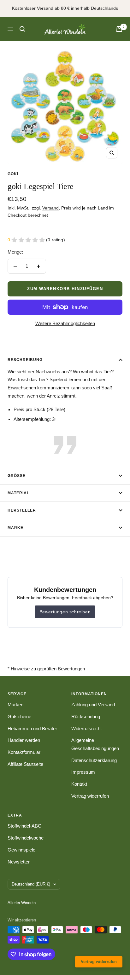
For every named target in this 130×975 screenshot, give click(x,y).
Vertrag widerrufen (90, 796)
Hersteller (22, 510)
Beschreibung (25, 360)
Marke (15, 527)
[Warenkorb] (119, 29)
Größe (17, 475)
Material (18, 493)
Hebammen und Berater (32, 728)
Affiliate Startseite (25, 764)
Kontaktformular (24, 752)
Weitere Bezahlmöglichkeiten (65, 323)
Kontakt (79, 784)
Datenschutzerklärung (94, 760)
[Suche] (22, 29)
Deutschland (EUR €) (31, 884)
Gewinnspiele (21, 849)
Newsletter (19, 861)
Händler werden (24, 740)
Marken (15, 704)
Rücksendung (85, 716)
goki (13, 174)
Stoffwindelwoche (26, 837)
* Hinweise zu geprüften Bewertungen (46, 668)
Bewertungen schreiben (65, 611)
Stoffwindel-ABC (24, 826)
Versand (50, 207)
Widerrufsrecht (86, 728)
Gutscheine (19, 716)
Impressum (83, 772)
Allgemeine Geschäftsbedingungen (95, 744)
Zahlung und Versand (93, 704)
